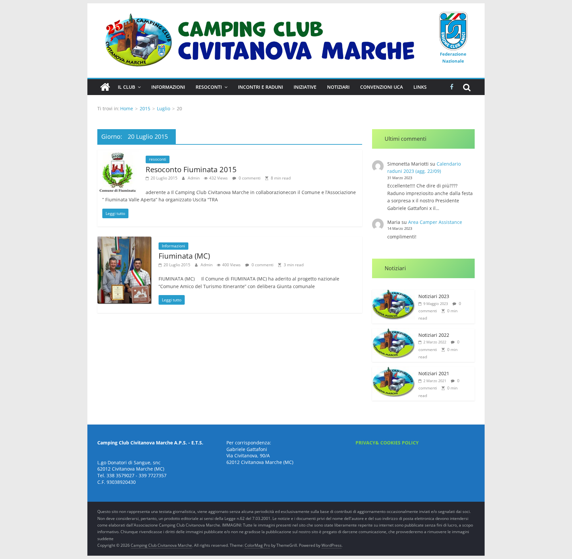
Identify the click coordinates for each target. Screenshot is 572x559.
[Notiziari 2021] (393, 370)
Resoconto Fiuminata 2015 (191, 169)
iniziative (305, 87)
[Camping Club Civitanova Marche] (105, 87)
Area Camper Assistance (435, 222)
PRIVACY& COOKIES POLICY (387, 442)
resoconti (157, 159)
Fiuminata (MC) (184, 256)
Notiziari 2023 (433, 296)
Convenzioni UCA (381, 87)
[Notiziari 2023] (393, 293)
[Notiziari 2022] (393, 332)
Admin (194, 178)
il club (126, 87)
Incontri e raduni (260, 87)
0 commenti (249, 178)
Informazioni (168, 87)
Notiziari (338, 87)
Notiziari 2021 (433, 373)
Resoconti (209, 87)
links (420, 87)
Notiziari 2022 (433, 335)
